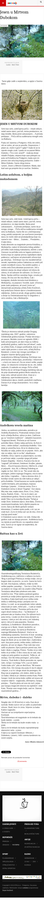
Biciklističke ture (31, 834)
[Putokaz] (12, 3)
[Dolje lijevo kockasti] (22, 808)
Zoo (34, 861)
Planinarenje (8, 858)
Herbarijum (29, 858)
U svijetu (6, 832)
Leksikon (25, 888)
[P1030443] (22, 406)
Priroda (5, 841)
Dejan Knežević (7, 890)
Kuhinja (27, 865)
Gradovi (5, 845)
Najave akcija (29, 843)
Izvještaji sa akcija (32, 847)
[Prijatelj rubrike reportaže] (22, 877)
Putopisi (15, 845)
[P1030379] (22, 201)
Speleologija (7, 861)
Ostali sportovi (8, 868)
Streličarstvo (8, 865)
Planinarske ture (31, 828)
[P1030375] (22, 104)
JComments (22, 761)
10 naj (26, 861)
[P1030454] (22, 555)
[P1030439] (21, 315)
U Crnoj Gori (7, 828)
